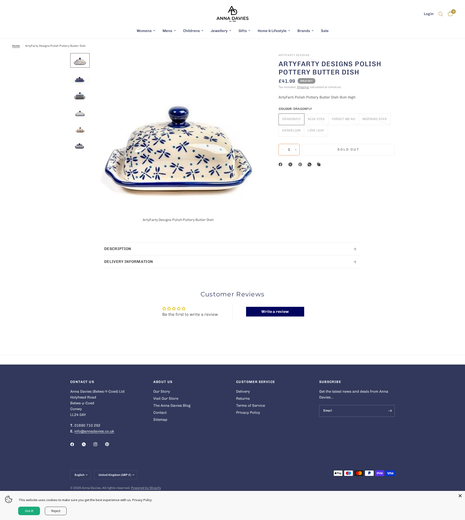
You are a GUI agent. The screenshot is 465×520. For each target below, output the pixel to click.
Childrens (191, 31)
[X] (291, 164)
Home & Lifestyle (272, 31)
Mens (167, 31)
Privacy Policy (248, 412)
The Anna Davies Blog (172, 405)
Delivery (243, 391)
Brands (303, 31)
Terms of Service (250, 405)
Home (16, 46)
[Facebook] (281, 164)
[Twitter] (87, 444)
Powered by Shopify (146, 488)
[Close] (460, 495)
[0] (449, 13)
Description (117, 248)
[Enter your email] (390, 411)
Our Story (161, 391)
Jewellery (219, 31)
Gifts (243, 31)
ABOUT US (163, 382)
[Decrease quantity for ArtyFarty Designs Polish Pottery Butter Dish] (282, 149)
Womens (144, 31)
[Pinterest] (301, 164)
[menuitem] (146, 30)
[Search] (440, 13)
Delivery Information (128, 261)
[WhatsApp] (310, 164)
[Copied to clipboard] (320, 164)
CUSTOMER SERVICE (255, 382)
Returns (243, 398)
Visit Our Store (165, 398)
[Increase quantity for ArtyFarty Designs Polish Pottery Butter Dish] (295, 149)
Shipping (303, 87)
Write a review (275, 311)
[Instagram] (98, 444)
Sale (325, 31)
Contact (160, 412)
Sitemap (160, 419)
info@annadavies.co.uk (94, 431)
